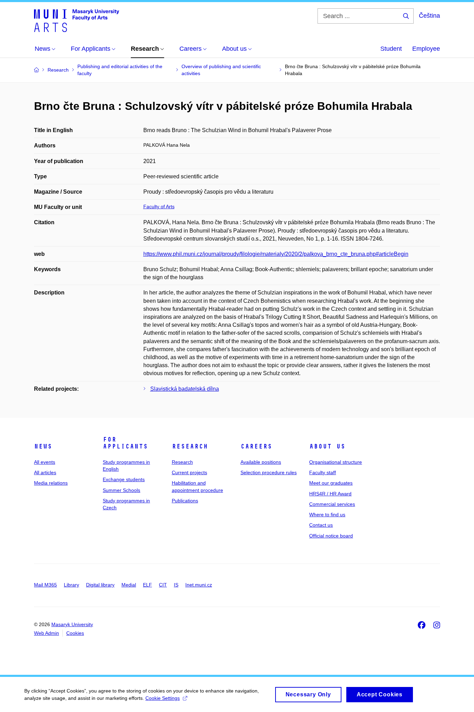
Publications (185, 500)
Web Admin (46, 633)
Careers (256, 446)
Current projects (189, 472)
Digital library (100, 585)
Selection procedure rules (268, 472)
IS (176, 585)
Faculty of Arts (159, 206)
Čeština (429, 15)
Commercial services (332, 504)
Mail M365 (45, 585)
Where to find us (327, 514)
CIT (163, 585)
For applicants (125, 443)
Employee (426, 48)
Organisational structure (335, 462)
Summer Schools (121, 490)
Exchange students (124, 479)
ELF (147, 585)
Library (71, 585)
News (43, 446)
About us (327, 446)
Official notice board (331, 536)
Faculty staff (322, 472)
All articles (45, 472)
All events (44, 462)
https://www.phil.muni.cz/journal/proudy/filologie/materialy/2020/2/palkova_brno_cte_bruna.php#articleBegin (275, 254)
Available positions (260, 462)
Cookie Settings (162, 698)
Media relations (51, 483)
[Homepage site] (76, 20)
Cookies (75, 633)
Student (391, 48)
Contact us (321, 525)
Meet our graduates (331, 483)
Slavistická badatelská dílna (184, 389)
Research (190, 446)
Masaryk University (72, 624)
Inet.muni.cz (198, 585)
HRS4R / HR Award (330, 493)
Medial (128, 585)
